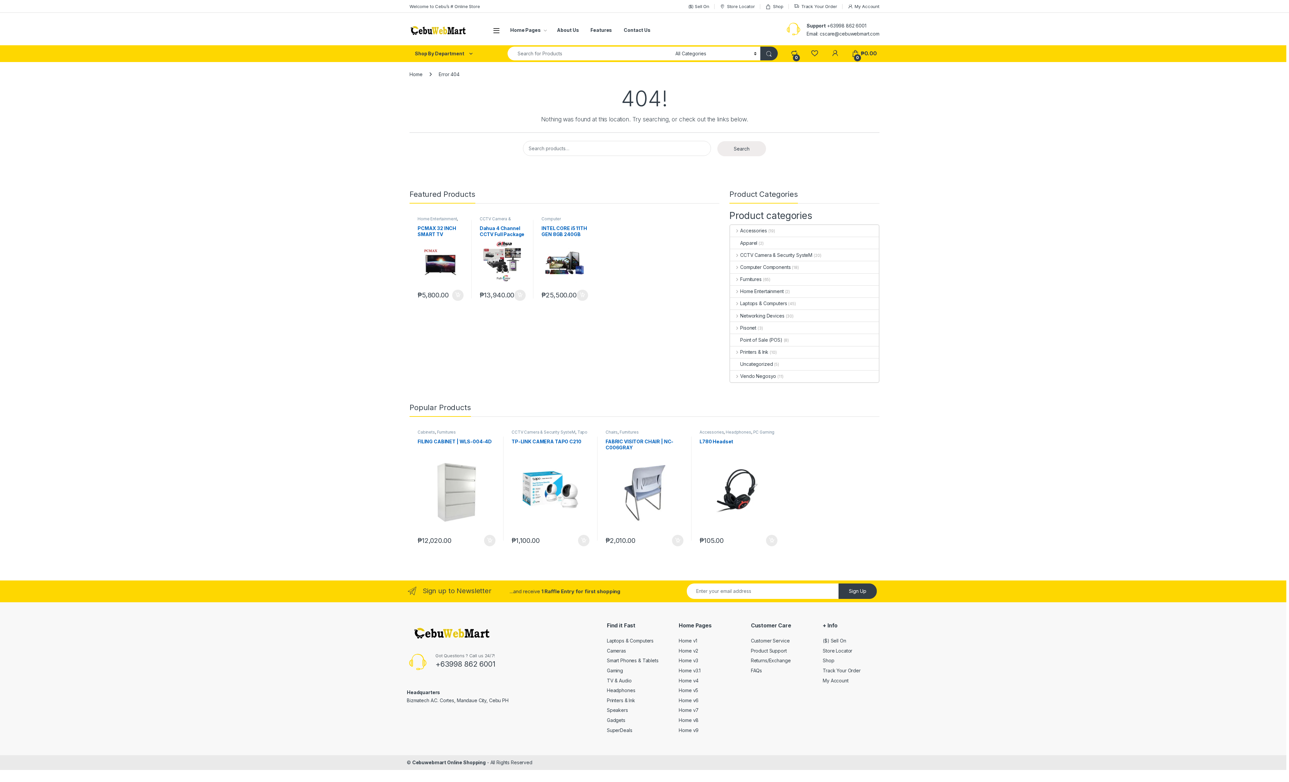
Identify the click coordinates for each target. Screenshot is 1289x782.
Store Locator (741, 6)
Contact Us (637, 30)
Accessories (753, 230)
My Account (867, 6)
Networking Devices (762, 316)
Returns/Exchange (771, 660)
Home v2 (688, 651)
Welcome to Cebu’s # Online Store (445, 6)
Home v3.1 (690, 670)
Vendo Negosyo (758, 376)
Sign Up (857, 591)
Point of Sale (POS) (761, 340)
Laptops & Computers (763, 303)
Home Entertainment (437, 218)
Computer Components (554, 221)
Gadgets (616, 720)
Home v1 (688, 641)
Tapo (582, 432)
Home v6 (689, 700)
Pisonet (748, 328)
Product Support (769, 651)
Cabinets (426, 432)
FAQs (756, 670)
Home (416, 74)
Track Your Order (819, 6)
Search (742, 149)
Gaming (615, 670)
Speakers (617, 710)
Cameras (616, 651)
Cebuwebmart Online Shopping (449, 762)
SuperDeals (619, 730)
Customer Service (770, 641)
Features (601, 30)
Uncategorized (756, 364)
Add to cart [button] (458, 295)
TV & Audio (619, 680)
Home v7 (689, 710)
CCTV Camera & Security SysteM (495, 221)
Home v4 (689, 680)
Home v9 (689, 730)
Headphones (738, 432)
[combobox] (590, 53)
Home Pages (525, 30)
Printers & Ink (754, 352)
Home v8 (689, 720)
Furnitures (750, 279)
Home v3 (688, 660)
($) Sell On (698, 6)
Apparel (748, 243)
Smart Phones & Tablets (633, 660)
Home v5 (688, 690)
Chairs (612, 432)
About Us (568, 30)
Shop (778, 6)
